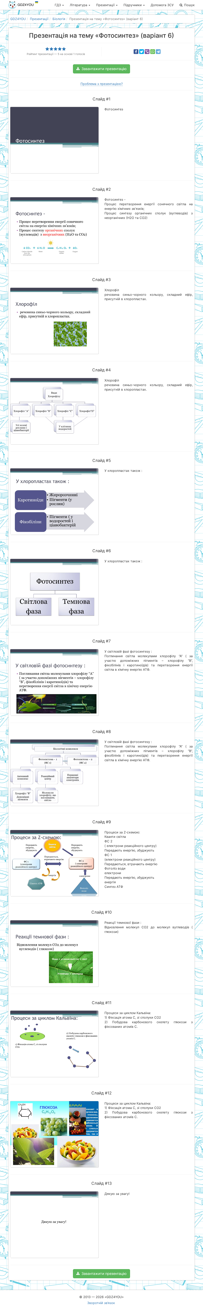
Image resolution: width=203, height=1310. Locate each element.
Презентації (106, 5)
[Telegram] (158, 51)
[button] (101, 68)
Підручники (133, 5)
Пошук (189, 5)
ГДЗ (58, 5)
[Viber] (147, 51)
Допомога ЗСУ (162, 5)
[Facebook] (136, 51)
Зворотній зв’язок (101, 1303)
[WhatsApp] (152, 51)
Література (79, 5)
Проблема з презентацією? (101, 84)
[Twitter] (141, 51)
